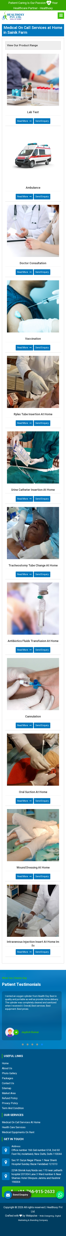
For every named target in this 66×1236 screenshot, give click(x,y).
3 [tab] (32, 1044)
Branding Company (39, 1220)
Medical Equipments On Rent (18, 1132)
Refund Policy (10, 1098)
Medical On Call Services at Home (21, 1122)
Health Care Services (13, 1127)
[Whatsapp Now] (60, 1195)
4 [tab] (37, 1044)
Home (5, 1063)
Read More (23, 121)
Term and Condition (13, 1108)
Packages (7, 1078)
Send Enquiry (42, 121)
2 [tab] (28, 1044)
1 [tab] (23, 1044)
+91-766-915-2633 (35, 1191)
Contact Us (8, 1083)
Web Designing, (47, 1216)
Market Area (9, 1093)
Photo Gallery (9, 1073)
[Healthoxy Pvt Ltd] (13, 15)
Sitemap (6, 1088)
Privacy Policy (10, 1103)
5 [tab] (42, 1044)
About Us (7, 1068)
